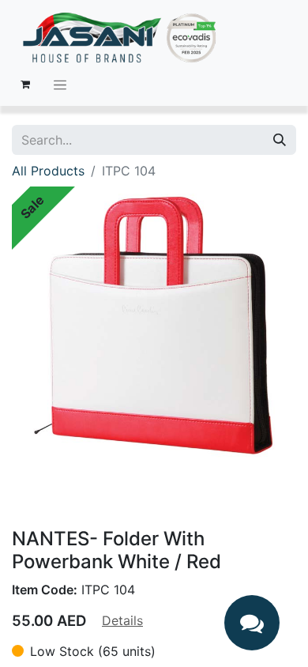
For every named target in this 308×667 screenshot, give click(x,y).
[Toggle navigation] (60, 85)
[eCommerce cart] (25, 84)
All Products (48, 171)
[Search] (279, 140)
